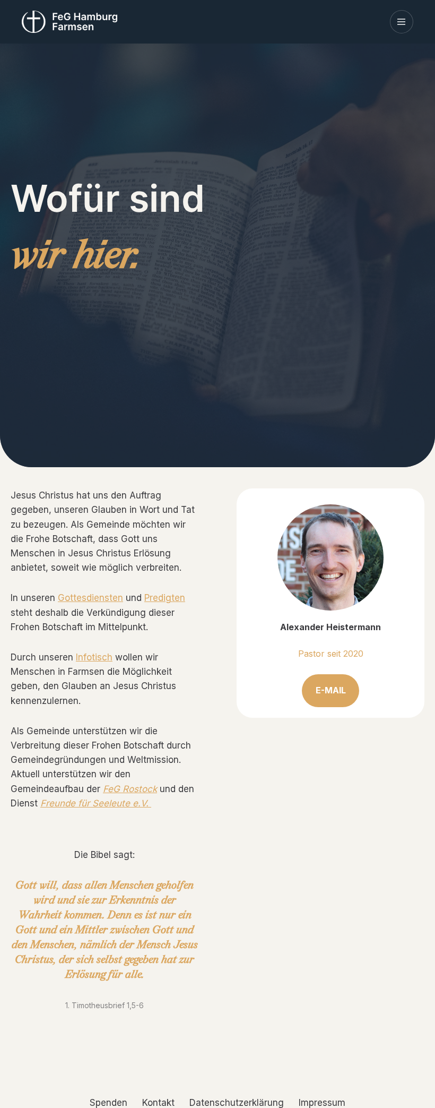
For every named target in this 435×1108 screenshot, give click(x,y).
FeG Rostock (130, 789)
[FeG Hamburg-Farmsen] (72, 22)
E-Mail (331, 690)
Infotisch (94, 657)
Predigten (164, 597)
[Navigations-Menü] (401, 21)
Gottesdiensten (90, 597)
